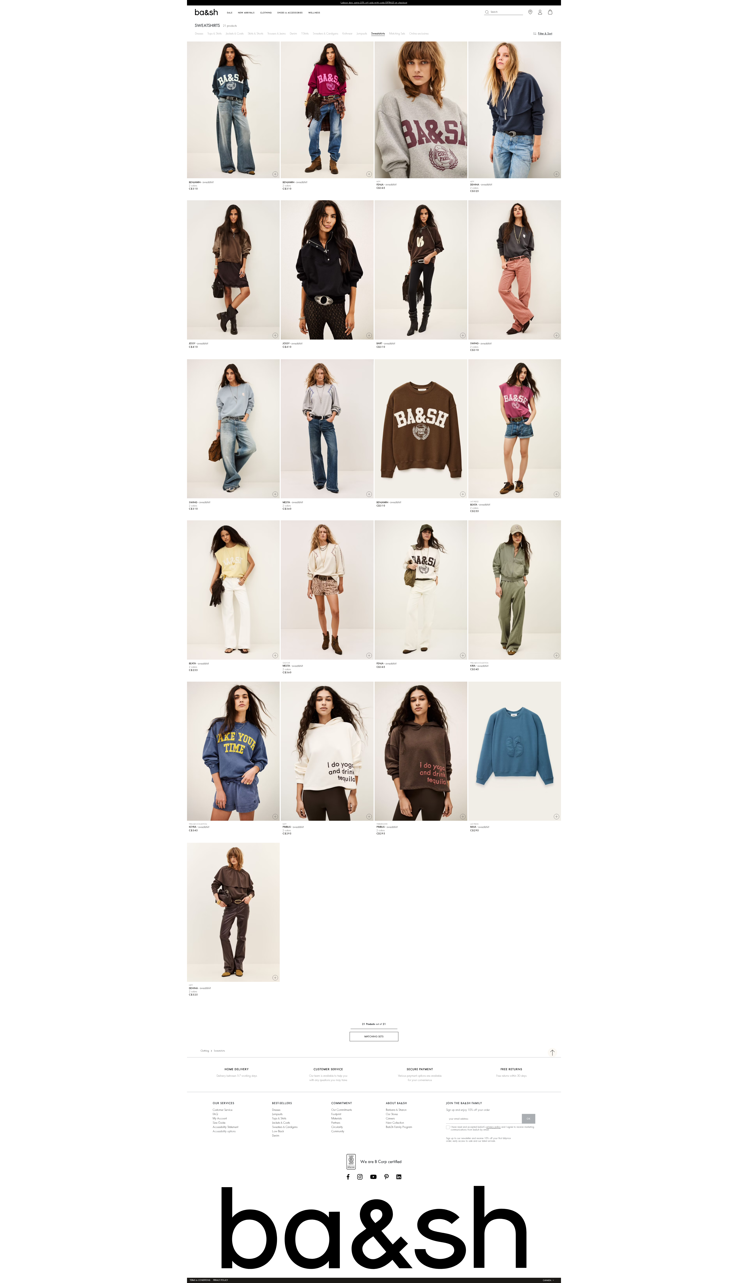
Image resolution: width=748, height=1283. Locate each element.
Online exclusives (419, 33)
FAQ (215, 1114)
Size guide (219, 1122)
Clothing (205, 1051)
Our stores (392, 1114)
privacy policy (493, 1127)
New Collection (395, 1122)
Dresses (199, 33)
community (337, 1131)
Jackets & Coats (234, 33)
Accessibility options (224, 1131)
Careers (390, 1118)
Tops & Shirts (214, 33)
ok (528, 1119)
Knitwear (347, 33)
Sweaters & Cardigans (325, 33)
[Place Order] (550, 12)
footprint (336, 1114)
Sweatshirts (378, 33)
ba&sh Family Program (399, 1127)
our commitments (341, 1109)
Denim (293, 33)
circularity (337, 1127)
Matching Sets (397, 33)
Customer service (222, 1109)
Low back (278, 1131)
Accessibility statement (225, 1127)
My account (220, 1118)
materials (336, 1118)
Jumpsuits (362, 33)
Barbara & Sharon (396, 1109)
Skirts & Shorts (255, 33)
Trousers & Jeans (276, 33)
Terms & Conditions (200, 1280)
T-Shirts (305, 33)
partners (335, 1122)
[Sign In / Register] (540, 12)
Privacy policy (220, 1280)
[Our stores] (530, 12)
